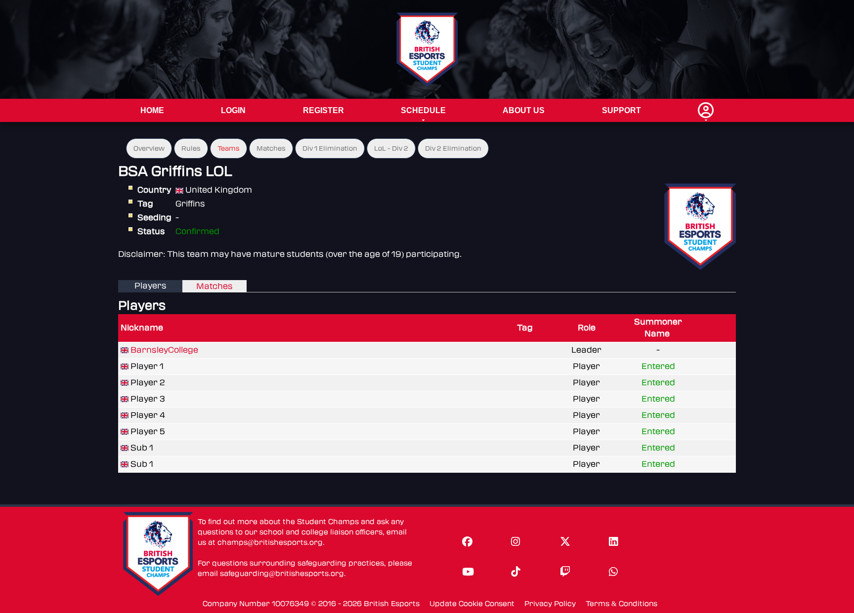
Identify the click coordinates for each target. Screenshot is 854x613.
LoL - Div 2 (391, 148)
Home (152, 110)
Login (233, 110)
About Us (524, 110)
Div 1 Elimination (329, 148)
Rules (191, 148)
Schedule (423, 110)
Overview (149, 148)
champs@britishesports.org (270, 542)
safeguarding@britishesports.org (282, 574)
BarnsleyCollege (164, 350)
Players (150, 285)
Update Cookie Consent (471, 604)
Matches (271, 148)
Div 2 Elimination (453, 148)
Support (621, 110)
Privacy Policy (550, 604)
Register (323, 110)
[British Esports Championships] (427, 49)
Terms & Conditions (621, 604)
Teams (228, 148)
